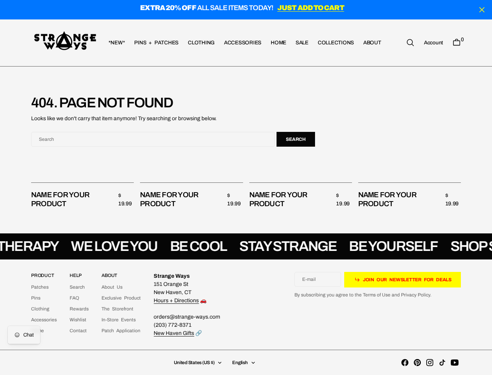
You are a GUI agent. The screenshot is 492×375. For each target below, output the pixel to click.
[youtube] (454, 362)
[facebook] (405, 362)
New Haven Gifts (174, 333)
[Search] (410, 42)
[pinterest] (417, 362)
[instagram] (430, 362)
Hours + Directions (176, 300)
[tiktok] (442, 362)
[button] (433, 42)
